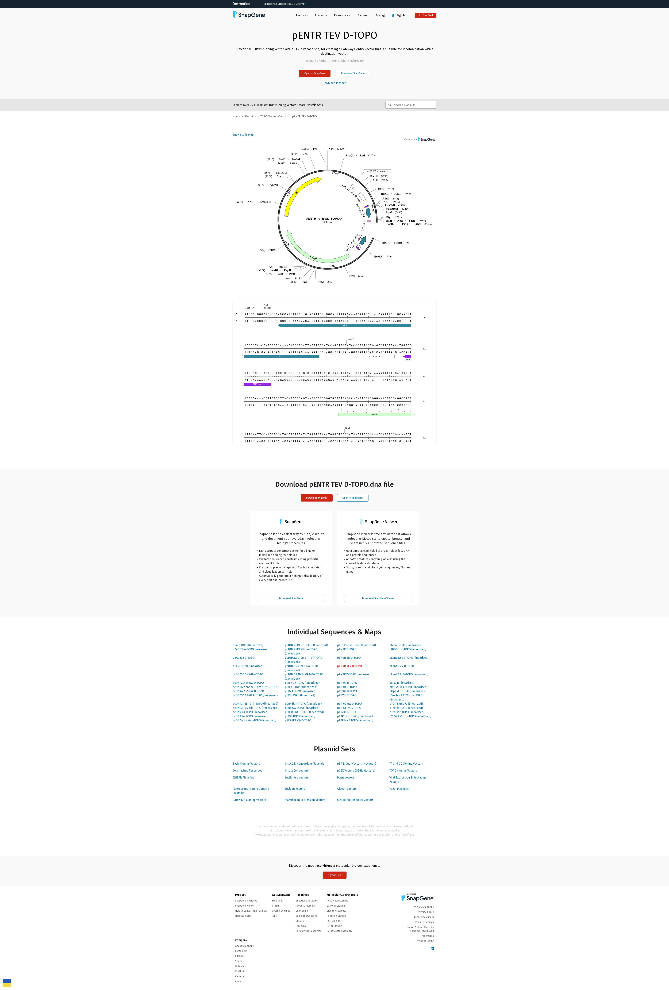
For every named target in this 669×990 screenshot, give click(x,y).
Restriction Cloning (337, 900)
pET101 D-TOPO (347, 687)
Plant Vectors (345, 777)
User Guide (302, 910)
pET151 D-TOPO (346, 695)
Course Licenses (281, 910)
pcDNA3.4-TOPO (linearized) (250, 716)
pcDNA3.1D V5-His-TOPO (248, 674)
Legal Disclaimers (424, 917)
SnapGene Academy (307, 900)
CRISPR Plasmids (243, 777)
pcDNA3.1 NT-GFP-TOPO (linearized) (255, 703)
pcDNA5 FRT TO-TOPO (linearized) (306, 645)
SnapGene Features (246, 900)
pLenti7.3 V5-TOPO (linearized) (408, 674)
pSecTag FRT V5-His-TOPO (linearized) (405, 697)
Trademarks (427, 935)
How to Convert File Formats (251, 910)
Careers (239, 976)
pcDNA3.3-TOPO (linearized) (250, 712)
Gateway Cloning (336, 905)
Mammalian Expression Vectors (305, 800)
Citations (240, 956)
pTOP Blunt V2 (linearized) (406, 703)
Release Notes (243, 915)
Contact (239, 981)
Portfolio (240, 971)
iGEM (274, 915)
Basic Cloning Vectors (246, 763)
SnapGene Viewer (245, 905)
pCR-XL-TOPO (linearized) (301, 687)
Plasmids (321, 15)
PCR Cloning (333, 920)
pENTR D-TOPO (346, 649)
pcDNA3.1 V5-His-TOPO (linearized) (255, 708)
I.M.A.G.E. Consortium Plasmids (304, 763)
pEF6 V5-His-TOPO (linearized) (356, 645)
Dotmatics (240, 966)
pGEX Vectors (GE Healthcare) (356, 770)
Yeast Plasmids (399, 788)
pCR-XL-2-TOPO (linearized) (302, 682)
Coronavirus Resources (247, 770)
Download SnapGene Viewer (378, 598)
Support (363, 15)
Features (302, 15)
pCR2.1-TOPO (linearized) (300, 691)
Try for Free (334, 875)
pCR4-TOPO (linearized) (300, 695)
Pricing (380, 15)
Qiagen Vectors (347, 788)
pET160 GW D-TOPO (349, 703)
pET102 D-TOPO (347, 691)
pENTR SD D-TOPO (349, 657)
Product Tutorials (305, 905)
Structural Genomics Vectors (355, 800)
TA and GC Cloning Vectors (406, 763)
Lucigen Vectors (295, 788)
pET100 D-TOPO (347, 682)
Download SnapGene (353, 73)
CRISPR (300, 920)
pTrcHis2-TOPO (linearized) (406, 712)
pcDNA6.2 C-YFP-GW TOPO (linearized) (301, 668)
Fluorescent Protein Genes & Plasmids (251, 791)
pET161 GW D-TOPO (349, 708)
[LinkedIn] (432, 948)
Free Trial (427, 15)
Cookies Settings (424, 922)
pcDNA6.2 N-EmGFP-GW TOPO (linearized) (304, 676)
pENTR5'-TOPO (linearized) (354, 674)
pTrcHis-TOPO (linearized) (406, 708)
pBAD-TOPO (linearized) (248, 645)
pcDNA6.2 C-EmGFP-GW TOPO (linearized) (303, 660)
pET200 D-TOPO (347, 712)
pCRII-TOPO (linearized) (300, 716)
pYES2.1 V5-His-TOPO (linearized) (410, 716)
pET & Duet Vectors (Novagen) (356, 763)
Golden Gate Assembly (339, 931)
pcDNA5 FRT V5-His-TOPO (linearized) (301, 651)
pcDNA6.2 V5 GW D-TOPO (248, 691)
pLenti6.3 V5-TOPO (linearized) (408, 657)
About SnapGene (244, 946)
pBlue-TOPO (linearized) (248, 666)
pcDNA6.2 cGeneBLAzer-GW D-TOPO (255, 687)
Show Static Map (243, 134)
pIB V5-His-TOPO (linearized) (407, 649)
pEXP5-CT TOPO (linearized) (355, 716)
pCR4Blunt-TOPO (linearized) (303, 703)
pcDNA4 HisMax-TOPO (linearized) (254, 720)
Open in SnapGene (314, 73)
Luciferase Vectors (297, 777)
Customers (241, 951)
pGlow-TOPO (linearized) (405, 645)
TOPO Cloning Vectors (403, 770)
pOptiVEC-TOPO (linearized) (407, 691)
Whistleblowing (425, 940)
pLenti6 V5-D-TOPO (401, 666)
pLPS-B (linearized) (401, 682)
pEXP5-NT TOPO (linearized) (355, 720)
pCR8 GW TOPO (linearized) (302, 708)
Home (236, 116)
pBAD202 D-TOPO (244, 657)
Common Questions (306, 915)
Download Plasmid (334, 83)
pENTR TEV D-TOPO (349, 666)
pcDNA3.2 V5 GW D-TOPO (248, 682)
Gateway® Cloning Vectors (249, 800)
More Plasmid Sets (311, 105)
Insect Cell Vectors (297, 770)
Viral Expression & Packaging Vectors (407, 779)
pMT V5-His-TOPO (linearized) (408, 687)
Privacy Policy (426, 912)
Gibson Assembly (336, 910)
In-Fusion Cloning (336, 915)
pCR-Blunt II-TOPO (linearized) (304, 712)
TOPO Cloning (334, 925)
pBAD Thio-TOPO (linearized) (251, 649)
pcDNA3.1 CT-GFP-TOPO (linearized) (255, 695)
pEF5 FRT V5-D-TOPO (298, 720)
